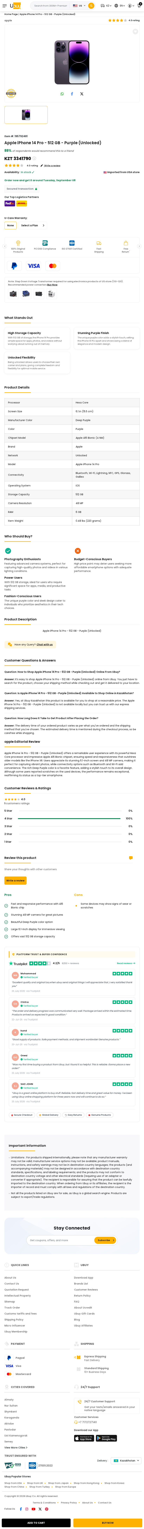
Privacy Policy (69, 1502)
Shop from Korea (114, 1483)
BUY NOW (108, 1523)
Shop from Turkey (39, 1486)
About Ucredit (83, 1307)
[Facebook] (21, 1509)
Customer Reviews (86, 1289)
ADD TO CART (36, 1523)
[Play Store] (106, 1439)
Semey (8, 1441)
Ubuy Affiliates (83, 1325)
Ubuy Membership (15, 1331)
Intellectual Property (17, 1295)
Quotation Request (16, 1289)
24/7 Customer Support (99, 1401)
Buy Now (52, 284)
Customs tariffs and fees (20, 1313)
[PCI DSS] (12, 1465)
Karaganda (11, 1417)
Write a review (15, 880)
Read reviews (125, 963)
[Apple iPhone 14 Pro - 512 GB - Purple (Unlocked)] (72, 62)
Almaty (9, 1399)
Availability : (12, 172)
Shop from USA (13, 1483)
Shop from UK (35, 1483)
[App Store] (84, 1439)
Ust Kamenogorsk (15, 1435)
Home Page (11, 14)
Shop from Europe (65, 1486)
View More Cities (15, 1447)
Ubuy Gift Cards (84, 1313)
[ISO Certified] (39, 1465)
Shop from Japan (58, 1483)
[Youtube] (33, 1509)
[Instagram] (27, 1509)
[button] (106, 6)
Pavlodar (10, 1429)
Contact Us (11, 1283)
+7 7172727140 (87, 1422)
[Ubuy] (15, 6)
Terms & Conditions (44, 1502)
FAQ (76, 1301)
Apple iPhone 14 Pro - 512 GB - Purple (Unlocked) (47, 14)
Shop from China (14, 1486)
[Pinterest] (47, 1509)
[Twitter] (40, 1509)
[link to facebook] (72, 94)
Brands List (81, 1283)
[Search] (91, 6)
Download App (83, 1277)
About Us (10, 1277)
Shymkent (10, 1411)
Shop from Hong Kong (86, 1483)
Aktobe (9, 1423)
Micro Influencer (14, 1325)
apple (8, 20)
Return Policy (82, 1295)
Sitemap (9, 1301)
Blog (77, 1319)
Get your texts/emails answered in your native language (109, 1408)
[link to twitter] (81, 94)
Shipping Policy (13, 1319)
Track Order (12, 1307)
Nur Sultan (11, 1405)
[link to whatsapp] (62, 94)
